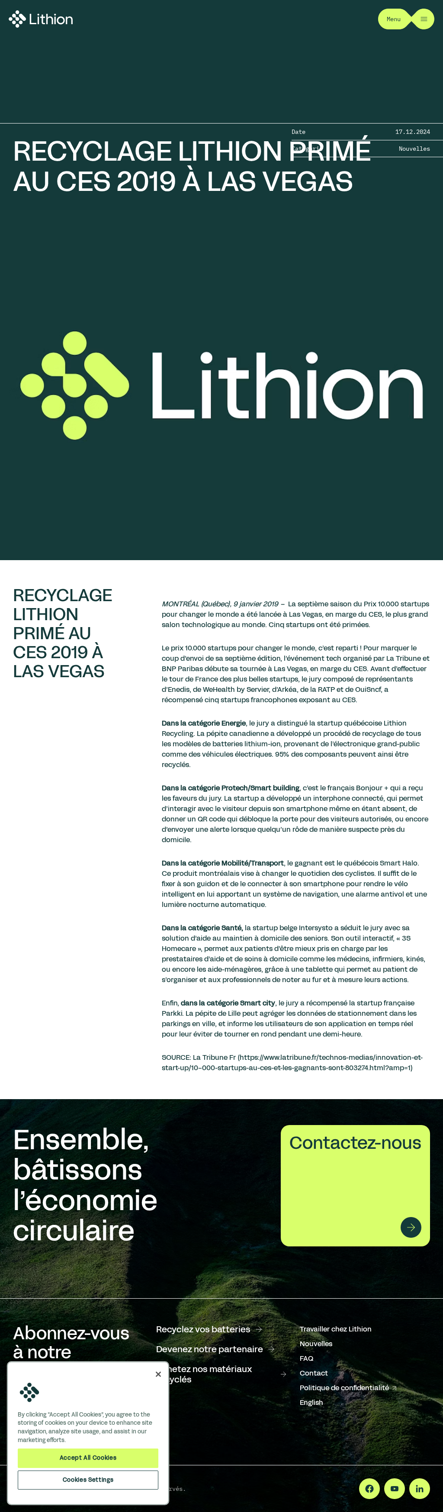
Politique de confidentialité (349, 1388)
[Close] (158, 1374)
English (311, 1402)
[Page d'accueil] (41, 19)
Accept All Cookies (88, 1458)
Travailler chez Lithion (336, 1329)
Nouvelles (316, 1344)
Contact (314, 1373)
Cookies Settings (88, 1480)
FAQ (306, 1358)
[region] (88, 1433)
